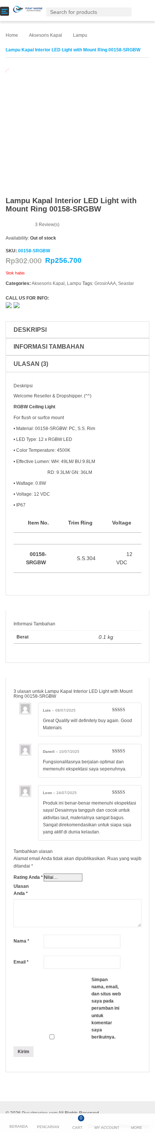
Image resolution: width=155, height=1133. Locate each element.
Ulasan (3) (31, 364)
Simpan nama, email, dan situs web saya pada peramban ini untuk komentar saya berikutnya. (106, 1008)
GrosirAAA (105, 283)
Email (21, 962)
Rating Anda (28, 877)
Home (12, 35)
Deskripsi (30, 330)
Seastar (126, 283)
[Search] (127, 11)
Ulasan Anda (21, 890)
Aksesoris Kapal (45, 35)
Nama (21, 941)
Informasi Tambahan (49, 346)
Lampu (80, 35)
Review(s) (47, 224)
